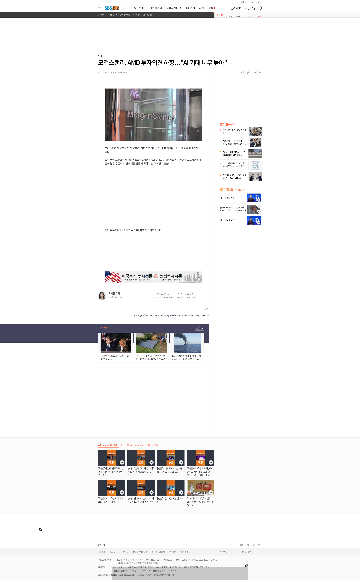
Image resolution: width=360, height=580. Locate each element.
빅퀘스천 (190, 8)
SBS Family (223, 552)
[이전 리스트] (197, 328)
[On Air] (249, 8)
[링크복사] (248, 72)
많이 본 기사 (138, 8)
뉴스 (125, 8)
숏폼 (210, 7)
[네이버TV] (259, 544)
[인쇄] (242, 72)
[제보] (236, 8)
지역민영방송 (246, 552)
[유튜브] (241, 544)
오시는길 (176, 560)
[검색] (260, 8)
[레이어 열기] (100, 8)
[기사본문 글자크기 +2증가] (259, 72)
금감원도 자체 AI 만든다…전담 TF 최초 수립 (174, 294)
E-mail (213, 560)
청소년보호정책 (158, 552)
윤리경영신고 (186, 552)
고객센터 (173, 552)
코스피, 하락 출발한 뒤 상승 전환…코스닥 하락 (175, 297)
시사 (201, 8)
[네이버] (248, 544)
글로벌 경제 (156, 8)
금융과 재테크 (173, 8)
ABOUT (113, 552)
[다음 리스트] (202, 328)
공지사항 (101, 545)
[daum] (253, 545)
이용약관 (124, 552)
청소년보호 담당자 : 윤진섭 (148, 563)
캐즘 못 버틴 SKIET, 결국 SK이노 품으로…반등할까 (128, 15)
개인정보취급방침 (139, 552)
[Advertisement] (21, 548)
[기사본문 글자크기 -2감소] (255, 72)
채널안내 (101, 552)
